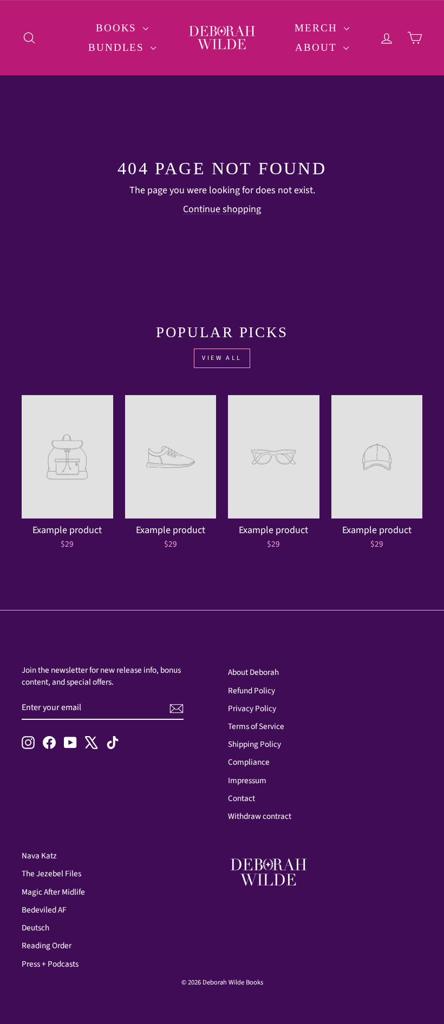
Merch (318, 28)
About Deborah (253, 672)
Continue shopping (222, 209)
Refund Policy (251, 691)
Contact (241, 798)
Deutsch (35, 928)
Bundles (118, 47)
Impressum (247, 780)
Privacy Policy (252, 708)
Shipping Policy (254, 744)
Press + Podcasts (50, 964)
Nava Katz (39, 856)
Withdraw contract (259, 816)
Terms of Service (256, 726)
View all (222, 358)
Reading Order (46, 945)
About (317, 47)
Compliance (249, 762)
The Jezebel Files (51, 873)
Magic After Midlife (53, 892)
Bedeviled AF (44, 910)
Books (118, 28)
